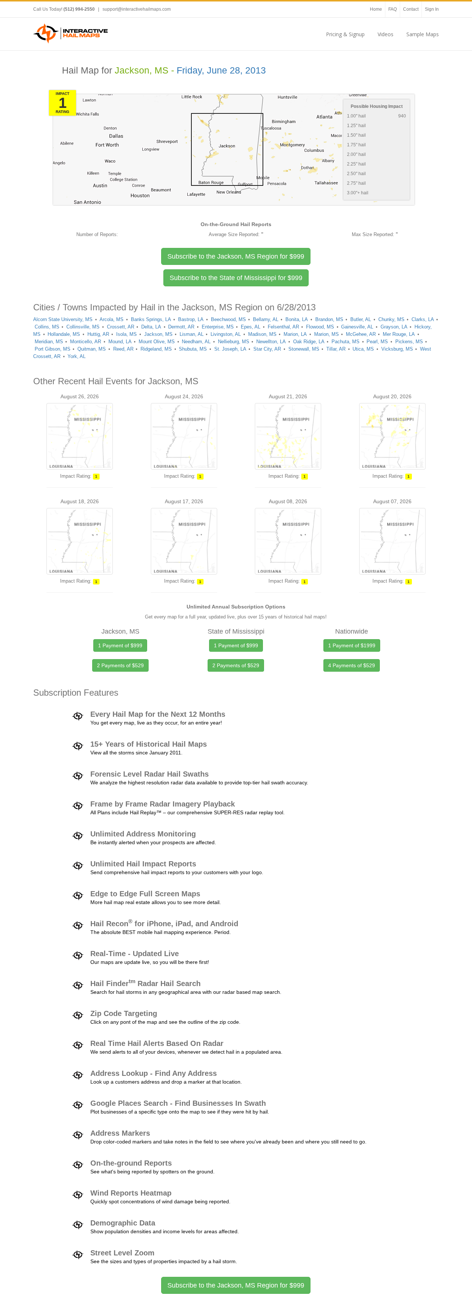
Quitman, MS (91, 349)
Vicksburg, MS (397, 349)
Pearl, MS (377, 341)
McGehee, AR (361, 334)
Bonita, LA (296, 319)
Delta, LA (151, 327)
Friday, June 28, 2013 (221, 70)
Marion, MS (326, 334)
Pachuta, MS (346, 341)
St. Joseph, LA (230, 349)
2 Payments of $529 (120, 665)
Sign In (432, 9)
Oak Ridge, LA (308, 341)
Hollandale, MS (64, 334)
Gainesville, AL (357, 327)
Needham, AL (196, 341)
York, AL (76, 356)
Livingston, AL (226, 334)
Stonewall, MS (303, 349)
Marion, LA (295, 334)
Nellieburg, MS (233, 341)
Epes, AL (250, 327)
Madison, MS (262, 334)
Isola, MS (126, 334)
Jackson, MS (158, 334)
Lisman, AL (192, 334)
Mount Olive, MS (157, 341)
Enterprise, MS (218, 327)
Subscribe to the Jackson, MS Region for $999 (235, 1285)
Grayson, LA (394, 327)
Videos (385, 34)
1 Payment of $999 (120, 645)
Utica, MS (363, 349)
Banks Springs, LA (151, 319)
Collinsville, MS (83, 327)
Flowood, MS (320, 327)
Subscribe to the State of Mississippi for (236, 278)
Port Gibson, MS (52, 349)
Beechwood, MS (228, 319)
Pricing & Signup (345, 34)
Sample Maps (422, 34)
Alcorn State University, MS (63, 319)
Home (376, 9)
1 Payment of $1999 (351, 645)
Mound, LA (120, 341)
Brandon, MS (329, 319)
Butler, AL (360, 319)
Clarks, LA (423, 319)
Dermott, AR (181, 327)
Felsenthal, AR (283, 327)
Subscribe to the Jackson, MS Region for (235, 256)
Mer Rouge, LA (399, 334)
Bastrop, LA (191, 319)
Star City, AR (267, 349)
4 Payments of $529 (351, 665)
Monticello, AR (85, 341)
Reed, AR (123, 349)
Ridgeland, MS (156, 349)
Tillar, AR (336, 349)
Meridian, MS (49, 341)
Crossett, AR (120, 327)
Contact (411, 9)
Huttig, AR (98, 334)
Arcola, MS (112, 319)
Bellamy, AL (265, 319)
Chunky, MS (391, 319)
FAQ (392, 9)
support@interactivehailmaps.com (137, 9)
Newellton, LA (271, 341)
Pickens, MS (409, 341)
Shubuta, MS (193, 349)
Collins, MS (47, 327)
